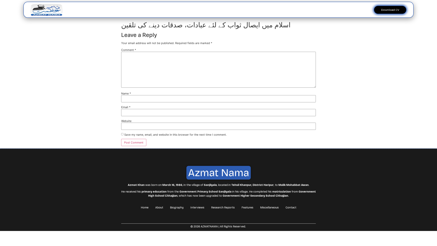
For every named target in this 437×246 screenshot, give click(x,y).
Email (125, 107)
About (177, 9)
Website (126, 121)
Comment (128, 50)
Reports (212, 9)
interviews (196, 9)
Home (166, 9)
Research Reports (223, 207)
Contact (269, 9)
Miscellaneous (250, 9)
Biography (177, 207)
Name (126, 93)
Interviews (197, 207)
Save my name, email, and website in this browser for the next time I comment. (175, 134)
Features (231, 9)
